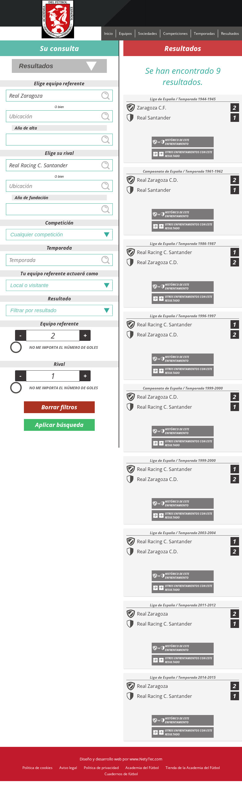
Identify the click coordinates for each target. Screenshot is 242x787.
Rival (59, 364)
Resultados (230, 33)
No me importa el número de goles (63, 347)
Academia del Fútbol (142, 767)
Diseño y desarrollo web (101, 759)
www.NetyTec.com (146, 759)
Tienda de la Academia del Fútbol (193, 767)
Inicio (108, 33)
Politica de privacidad (101, 767)
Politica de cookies (37, 767)
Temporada (59, 248)
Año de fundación (31, 197)
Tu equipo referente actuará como (59, 273)
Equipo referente (59, 323)
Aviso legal (68, 767)
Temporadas (204, 33)
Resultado (59, 298)
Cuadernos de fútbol (121, 773)
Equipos (125, 33)
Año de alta (26, 128)
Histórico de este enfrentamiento (177, 142)
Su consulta (59, 48)
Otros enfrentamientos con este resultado (188, 154)
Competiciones (175, 33)
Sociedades (147, 33)
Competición (59, 223)
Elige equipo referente (59, 83)
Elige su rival (59, 153)
